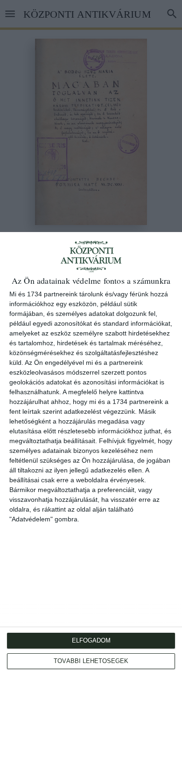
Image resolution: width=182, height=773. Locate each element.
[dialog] (91, 502)
